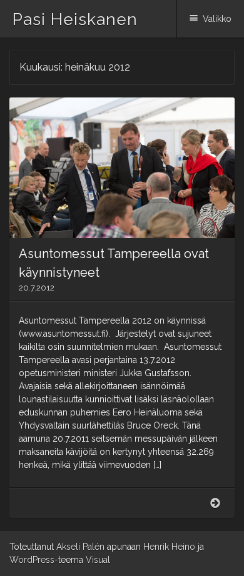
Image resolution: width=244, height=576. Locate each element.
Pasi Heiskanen (75, 19)
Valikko (217, 19)
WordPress (31, 560)
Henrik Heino (169, 547)
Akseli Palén (80, 547)
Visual (98, 560)
